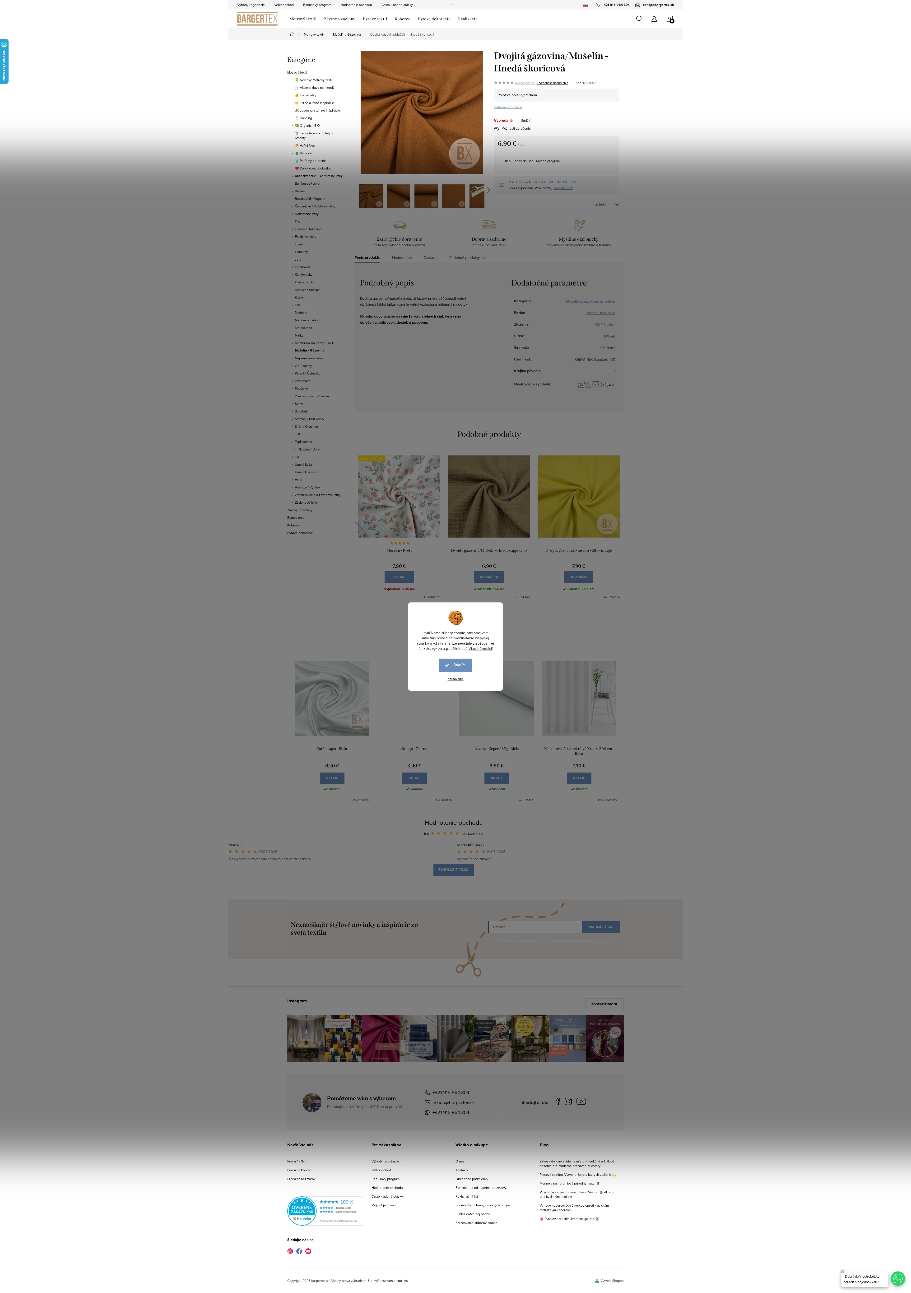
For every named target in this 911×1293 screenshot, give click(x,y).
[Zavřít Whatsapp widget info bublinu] (842, 1271)
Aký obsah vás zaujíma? (487, 640)
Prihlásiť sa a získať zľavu (501, 688)
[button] (898, 1278)
